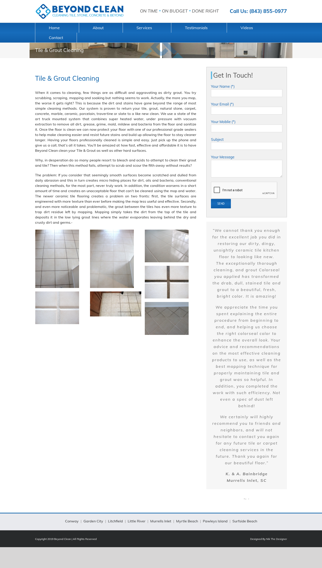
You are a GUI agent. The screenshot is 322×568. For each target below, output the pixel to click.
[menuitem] (57, 28)
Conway (72, 521)
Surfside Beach (244, 521)
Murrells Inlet (160, 521)
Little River (136, 521)
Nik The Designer (276, 539)
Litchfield (115, 521)
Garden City (93, 521)
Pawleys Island (215, 521)
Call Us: (258, 11)
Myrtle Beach (187, 521)
